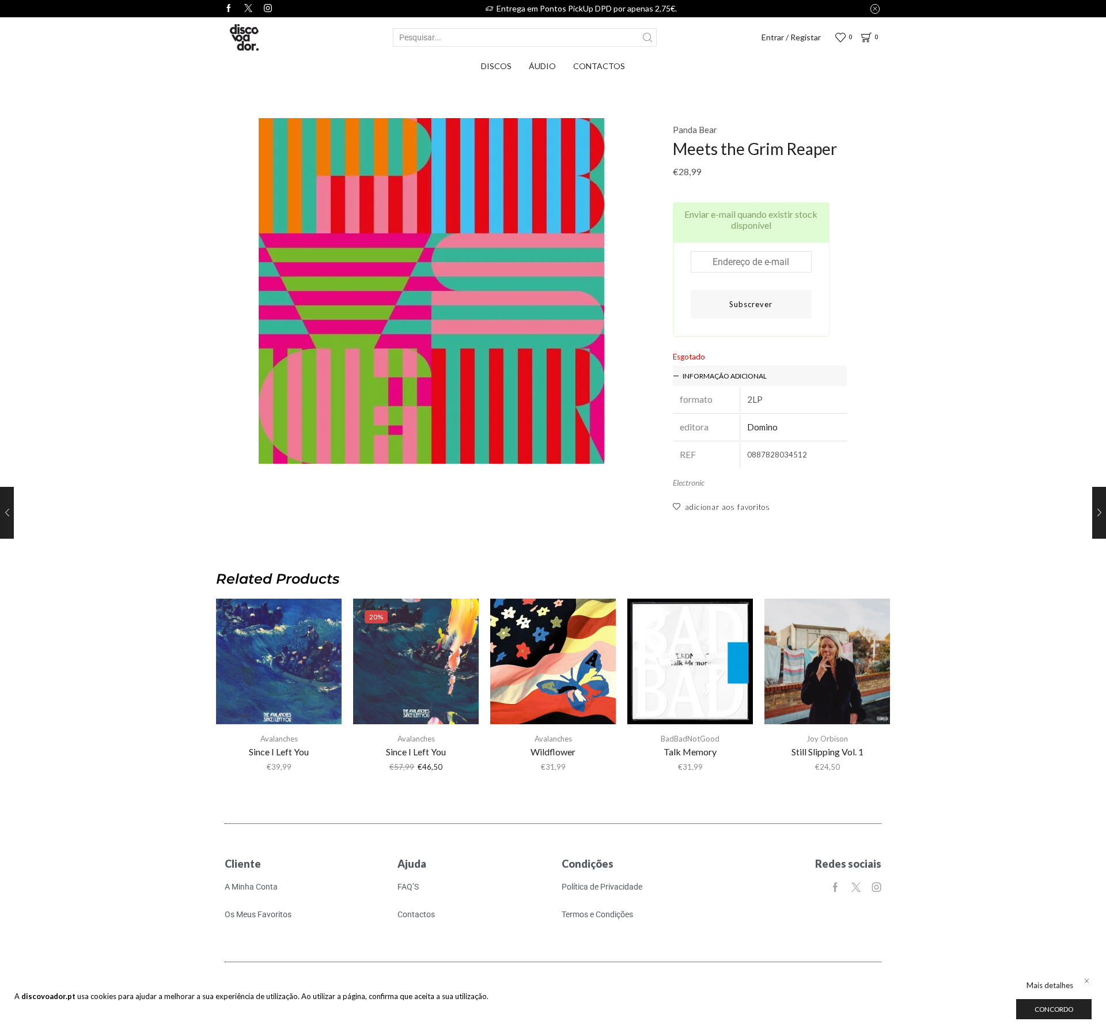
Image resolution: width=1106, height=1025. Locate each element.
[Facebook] (229, 8)
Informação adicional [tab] (725, 376)
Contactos (599, 66)
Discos (496, 66)
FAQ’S (408, 886)
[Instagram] (268, 8)
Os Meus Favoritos (258, 914)
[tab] (760, 376)
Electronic (688, 482)
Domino (762, 427)
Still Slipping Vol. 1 (827, 751)
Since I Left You (279, 751)
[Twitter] (248, 8)
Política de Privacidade (602, 886)
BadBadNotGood (690, 738)
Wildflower (553, 751)
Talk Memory (690, 751)
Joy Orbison (827, 738)
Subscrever (750, 304)
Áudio (542, 66)
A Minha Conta (251, 886)
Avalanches (279, 738)
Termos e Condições (597, 914)
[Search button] (647, 37)
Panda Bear (695, 129)
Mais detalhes (1050, 985)
